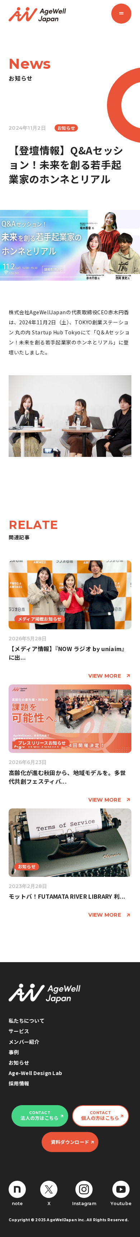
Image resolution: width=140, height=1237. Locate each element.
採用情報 (19, 1083)
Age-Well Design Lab (35, 1072)
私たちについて (27, 1020)
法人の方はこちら (39, 1116)
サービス (19, 1031)
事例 (14, 1052)
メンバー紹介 (24, 1041)
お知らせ (19, 1062)
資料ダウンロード (70, 1141)
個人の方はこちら (100, 1116)
